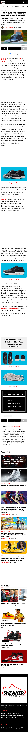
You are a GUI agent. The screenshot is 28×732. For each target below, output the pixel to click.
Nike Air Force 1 (5, 483)
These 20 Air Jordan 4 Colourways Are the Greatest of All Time (13, 644)
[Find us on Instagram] (6, 728)
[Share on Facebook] (4, 48)
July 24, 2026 (13, 538)
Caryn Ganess (7, 465)
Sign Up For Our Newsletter (16, 715)
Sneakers (4, 600)
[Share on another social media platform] (24, 48)
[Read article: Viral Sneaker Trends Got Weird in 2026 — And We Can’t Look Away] (14, 595)
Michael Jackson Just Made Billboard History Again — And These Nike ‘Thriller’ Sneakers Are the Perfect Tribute (13, 460)
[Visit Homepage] (3, 2)
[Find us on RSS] (14, 728)
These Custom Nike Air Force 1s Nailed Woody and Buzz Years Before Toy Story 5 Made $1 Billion (13, 534)
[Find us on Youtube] (11, 728)
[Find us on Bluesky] (22, 728)
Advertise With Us (5, 715)
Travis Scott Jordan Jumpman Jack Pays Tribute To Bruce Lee (13, 624)
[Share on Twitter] (11, 48)
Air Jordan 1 (4, 505)
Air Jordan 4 (5, 640)
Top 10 (8, 6)
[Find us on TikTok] (16, 728)
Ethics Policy (15, 717)
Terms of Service (5, 720)
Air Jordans (15, 6)
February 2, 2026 (5, 647)
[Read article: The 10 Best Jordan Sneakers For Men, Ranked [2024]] (14, 656)
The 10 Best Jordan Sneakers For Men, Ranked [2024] (12, 665)
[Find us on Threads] (19, 728)
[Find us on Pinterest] (9, 728)
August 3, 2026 (14, 489)
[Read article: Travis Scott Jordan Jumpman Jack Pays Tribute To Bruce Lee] (14, 615)
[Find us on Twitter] (4, 728)
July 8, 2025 (4, 627)
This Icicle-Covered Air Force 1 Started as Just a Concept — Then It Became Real (13, 486)
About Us (3, 713)
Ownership (22, 717)
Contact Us (9, 713)
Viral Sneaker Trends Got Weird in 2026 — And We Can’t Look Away (13, 604)
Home (2, 6)
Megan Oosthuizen (6, 489)
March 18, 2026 (5, 606)
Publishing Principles (6, 717)
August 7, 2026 (14, 465)
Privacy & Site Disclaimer (15, 720)
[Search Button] (23, 2)
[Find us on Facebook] (1, 728)
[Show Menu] (26, 2)
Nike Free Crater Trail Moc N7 (10, 309)
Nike (23, 6)
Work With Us (16, 713)
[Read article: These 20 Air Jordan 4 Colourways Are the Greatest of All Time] (14, 636)
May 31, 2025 (18, 27)
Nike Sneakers (7, 415)
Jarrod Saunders (9, 27)
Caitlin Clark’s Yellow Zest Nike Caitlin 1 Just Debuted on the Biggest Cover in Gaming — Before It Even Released (13, 558)
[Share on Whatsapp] (17, 48)
